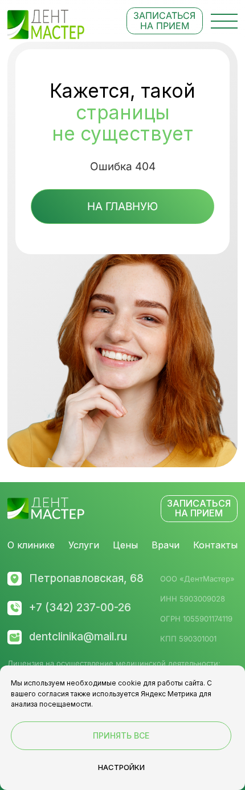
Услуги (83, 545)
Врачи (165, 545)
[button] (164, 20)
